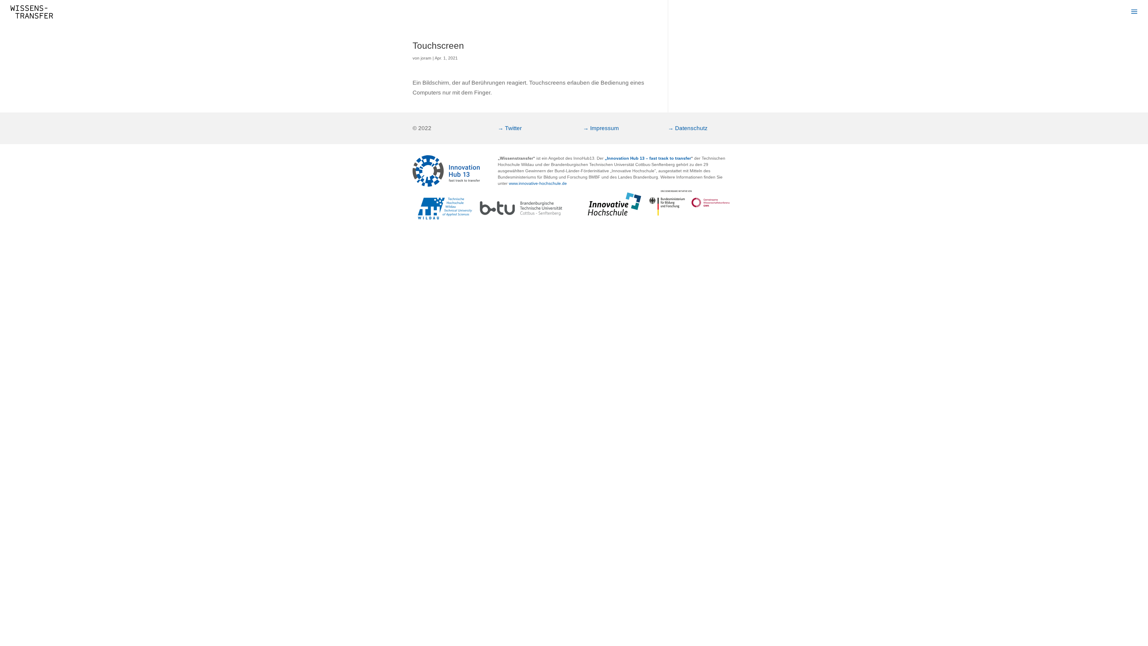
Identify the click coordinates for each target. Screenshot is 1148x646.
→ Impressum (601, 128)
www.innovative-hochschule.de (538, 183)
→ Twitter (510, 128)
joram (426, 58)
